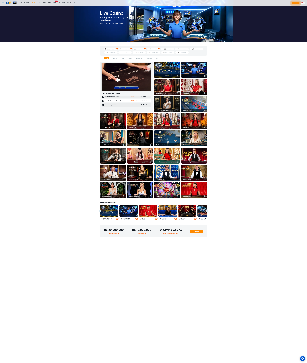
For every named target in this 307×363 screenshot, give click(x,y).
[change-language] (303, 3)
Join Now (295, 3)
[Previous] (100, 211)
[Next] (207, 211)
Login (288, 3)
